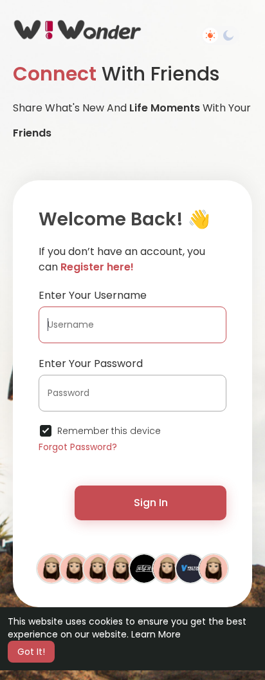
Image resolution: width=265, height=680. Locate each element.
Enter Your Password (91, 363)
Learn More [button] (156, 634)
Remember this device (109, 430)
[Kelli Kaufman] (121, 568)
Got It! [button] (31, 651)
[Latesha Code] (213, 568)
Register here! (97, 267)
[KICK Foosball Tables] (144, 568)
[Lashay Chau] (51, 568)
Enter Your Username (93, 295)
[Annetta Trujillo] (167, 568)
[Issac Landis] (74, 568)
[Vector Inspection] (190, 568)
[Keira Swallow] (98, 568)
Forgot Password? (78, 446)
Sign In (151, 502)
